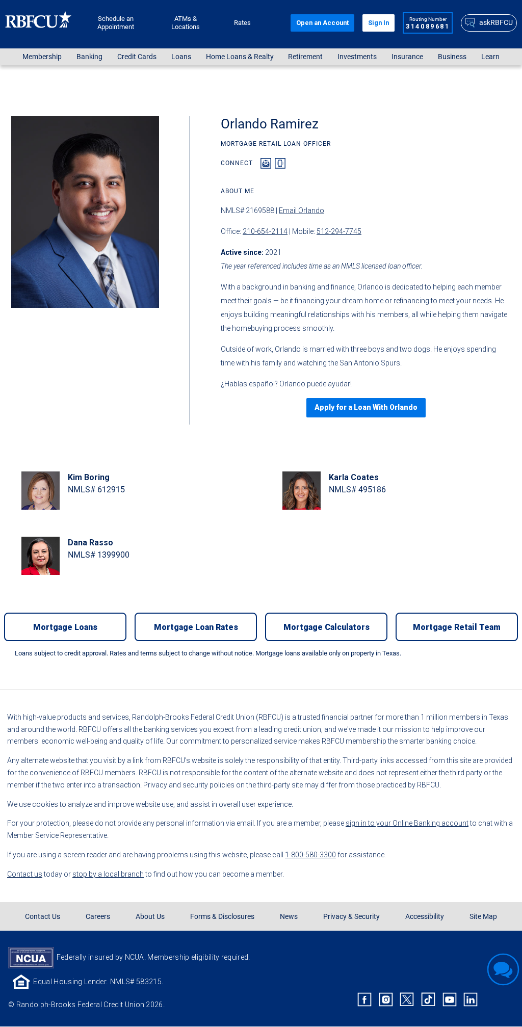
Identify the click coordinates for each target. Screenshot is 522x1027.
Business (452, 56)
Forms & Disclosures (222, 916)
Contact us (24, 874)
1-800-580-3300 (310, 855)
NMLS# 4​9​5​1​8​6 (357, 489)
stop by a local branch (108, 874)
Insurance (407, 56)
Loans (181, 56)
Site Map (483, 916)
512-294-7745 (339, 231)
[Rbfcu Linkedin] (470, 999)
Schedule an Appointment (115, 23)
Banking (89, 56)
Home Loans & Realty (240, 56)
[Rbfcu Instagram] (386, 999)
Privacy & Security (351, 916)
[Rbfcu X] (407, 999)
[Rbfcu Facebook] (364, 999)
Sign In (378, 23)
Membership (42, 56)
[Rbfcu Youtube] (449, 999)
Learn (490, 56)
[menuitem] (42, 56)
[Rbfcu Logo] (38, 23)
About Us (150, 916)
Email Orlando (301, 210)
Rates (242, 23)
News (289, 916)
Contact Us (42, 916)
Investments (357, 56)
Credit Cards (136, 56)
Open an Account (322, 23)
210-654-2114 (265, 231)
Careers (98, 916)
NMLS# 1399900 (98, 555)
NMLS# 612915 (96, 489)
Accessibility (424, 916)
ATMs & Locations (185, 23)
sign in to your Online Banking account (407, 823)
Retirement (305, 56)
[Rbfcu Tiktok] (428, 999)
